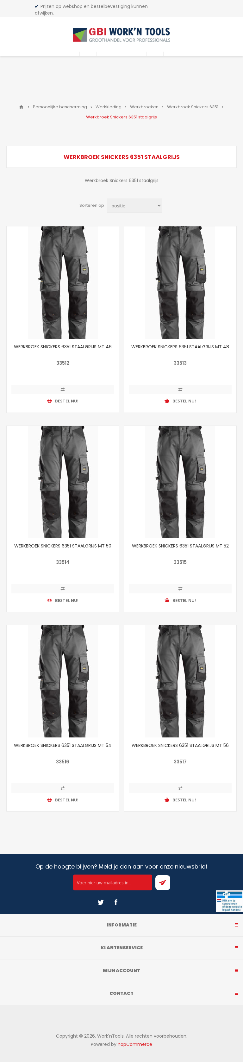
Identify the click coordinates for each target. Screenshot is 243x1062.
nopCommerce (135, 1044)
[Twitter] (101, 902)
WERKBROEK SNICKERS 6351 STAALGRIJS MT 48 (180, 347)
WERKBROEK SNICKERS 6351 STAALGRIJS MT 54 (62, 745)
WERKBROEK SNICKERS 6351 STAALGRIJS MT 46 (63, 347)
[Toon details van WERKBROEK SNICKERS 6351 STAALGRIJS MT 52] (180, 482)
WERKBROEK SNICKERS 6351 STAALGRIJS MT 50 (62, 546)
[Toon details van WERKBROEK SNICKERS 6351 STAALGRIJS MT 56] (180, 681)
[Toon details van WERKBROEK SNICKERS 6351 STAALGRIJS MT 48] (180, 282)
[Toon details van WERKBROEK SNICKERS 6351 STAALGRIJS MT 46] (63, 282)
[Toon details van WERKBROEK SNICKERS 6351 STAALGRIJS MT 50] (63, 482)
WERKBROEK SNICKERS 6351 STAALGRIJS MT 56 (180, 745)
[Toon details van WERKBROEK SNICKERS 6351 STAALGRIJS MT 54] (63, 681)
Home (21, 107)
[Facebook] (116, 902)
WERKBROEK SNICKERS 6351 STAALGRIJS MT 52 (180, 546)
